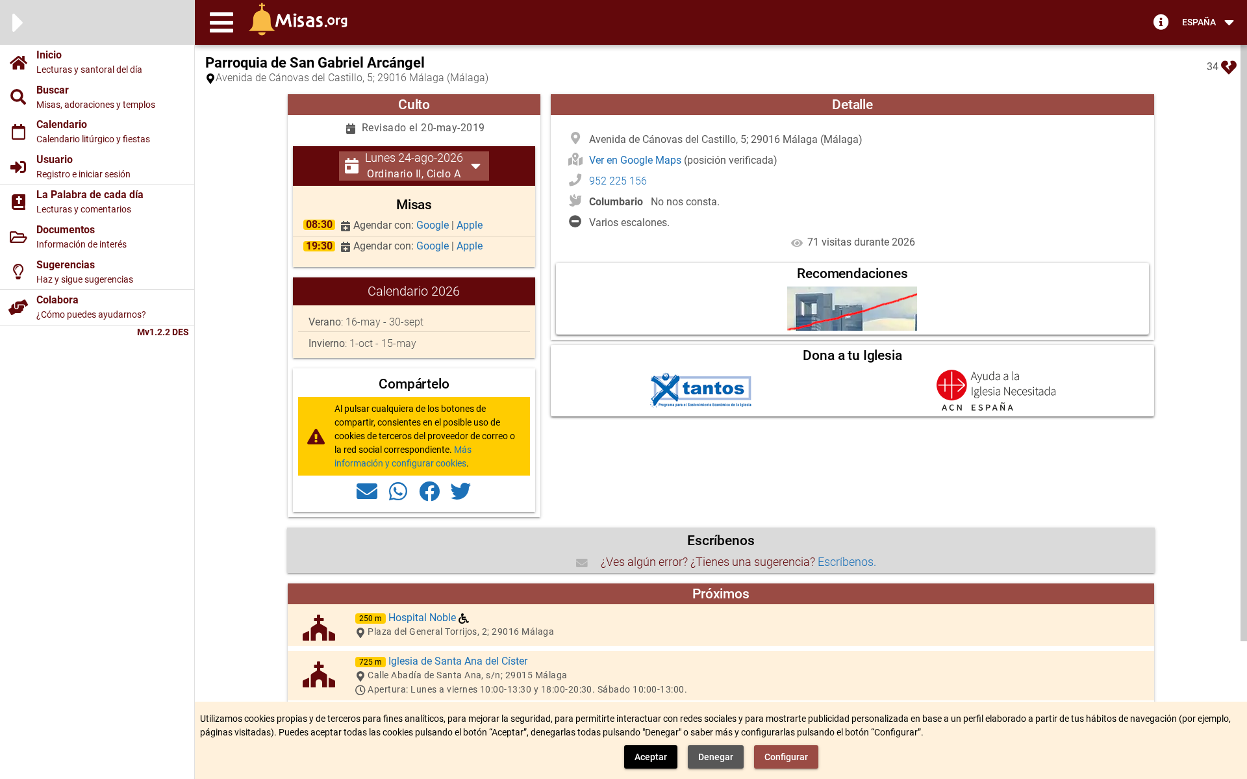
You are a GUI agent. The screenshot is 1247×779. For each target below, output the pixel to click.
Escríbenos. (847, 562)
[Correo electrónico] (367, 490)
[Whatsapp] (398, 490)
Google (433, 225)
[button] (221, 22)
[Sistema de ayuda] (1161, 21)
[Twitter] (460, 490)
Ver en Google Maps (636, 160)
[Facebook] (429, 490)
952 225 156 (618, 181)
